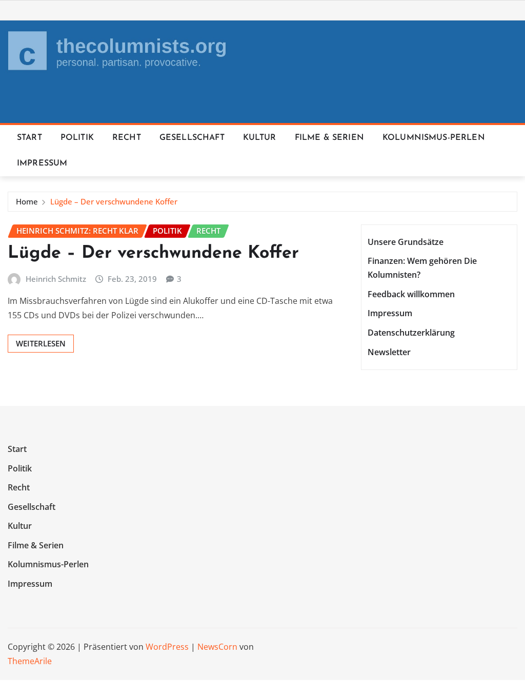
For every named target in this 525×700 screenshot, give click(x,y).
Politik (77, 138)
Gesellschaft (192, 138)
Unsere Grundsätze (405, 242)
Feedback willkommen (411, 294)
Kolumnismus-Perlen (433, 138)
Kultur (259, 138)
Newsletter (389, 352)
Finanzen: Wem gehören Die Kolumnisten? (422, 267)
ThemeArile (30, 661)
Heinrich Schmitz (56, 279)
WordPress (167, 646)
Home (27, 201)
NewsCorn (217, 646)
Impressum (42, 163)
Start (29, 138)
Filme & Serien (329, 138)
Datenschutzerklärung (411, 332)
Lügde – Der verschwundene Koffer (113, 201)
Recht (126, 138)
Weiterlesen (41, 343)
